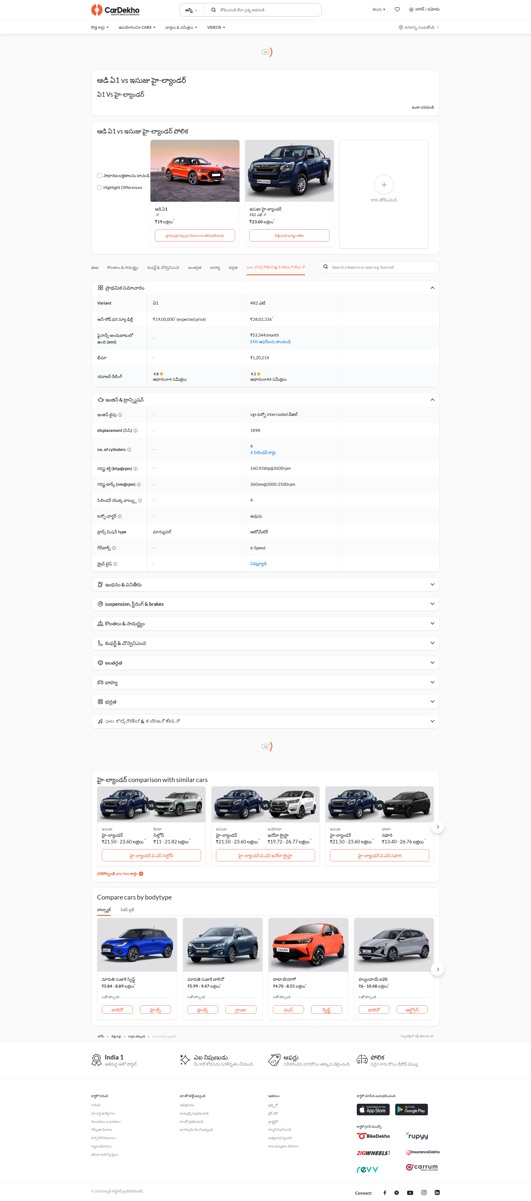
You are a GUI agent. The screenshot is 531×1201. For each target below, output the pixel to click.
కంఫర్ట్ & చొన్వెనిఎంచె (163, 267)
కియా (157, 829)
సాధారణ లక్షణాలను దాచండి (126, 175)
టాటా (386, 829)
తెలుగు (377, 9)
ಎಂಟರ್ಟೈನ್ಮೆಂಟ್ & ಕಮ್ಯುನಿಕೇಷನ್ (275, 267)
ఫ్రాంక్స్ (155, 1009)
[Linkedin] (437, 1193)
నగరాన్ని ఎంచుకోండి (419, 27)
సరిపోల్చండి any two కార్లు (117, 873)
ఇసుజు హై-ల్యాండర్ (265, 208)
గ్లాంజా (240, 1009)
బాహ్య (215, 267)
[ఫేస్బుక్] (385, 1193)
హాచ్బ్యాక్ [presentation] (104, 909)
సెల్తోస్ (158, 835)
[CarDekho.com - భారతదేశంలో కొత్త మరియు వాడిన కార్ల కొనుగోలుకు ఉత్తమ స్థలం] (115, 10)
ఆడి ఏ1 (161, 208)
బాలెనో (117, 1009)
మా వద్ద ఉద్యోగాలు (103, 1113)
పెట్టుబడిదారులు (101, 1146)
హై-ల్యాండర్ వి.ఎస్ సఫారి (379, 855)
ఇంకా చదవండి (423, 107)
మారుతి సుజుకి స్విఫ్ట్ (118, 979)
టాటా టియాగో (284, 979)
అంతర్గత (194, 267)
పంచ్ (288, 1009)
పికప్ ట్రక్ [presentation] (127, 909)
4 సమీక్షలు (178, 379)
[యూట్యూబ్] (410, 1193)
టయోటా (274, 829)
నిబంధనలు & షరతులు (106, 1121)
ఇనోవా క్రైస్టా (278, 835)
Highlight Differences (122, 187)
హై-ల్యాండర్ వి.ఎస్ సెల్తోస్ (151, 855)
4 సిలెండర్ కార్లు (263, 452)
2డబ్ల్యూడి (258, 563)
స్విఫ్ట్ (326, 1009)
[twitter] (396, 1193)
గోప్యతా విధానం (101, 1129)
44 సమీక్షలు (277, 379)
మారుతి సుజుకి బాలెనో (206, 979)
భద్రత (233, 267)
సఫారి (387, 835)
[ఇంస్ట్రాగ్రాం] (423, 1193)
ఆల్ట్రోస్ (412, 1009)
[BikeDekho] (373, 1136)
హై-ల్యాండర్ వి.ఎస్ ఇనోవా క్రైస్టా (265, 855)
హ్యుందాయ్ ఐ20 (373, 979)
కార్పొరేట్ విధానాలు (103, 1138)
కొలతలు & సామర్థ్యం (123, 267)
